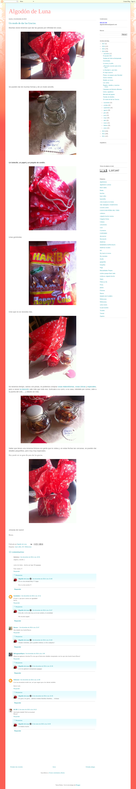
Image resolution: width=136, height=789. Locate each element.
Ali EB (15, 709)
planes (102, 287)
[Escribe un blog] (37, 544)
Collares (102, 222)
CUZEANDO (103, 233)
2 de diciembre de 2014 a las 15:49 (42, 640)
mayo (105, 118)
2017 (103, 43)
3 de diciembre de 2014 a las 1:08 (35, 653)
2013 (103, 131)
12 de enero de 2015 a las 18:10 (27, 709)
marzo (106, 123)
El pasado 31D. (107, 56)
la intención (24, 389)
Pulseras (102, 290)
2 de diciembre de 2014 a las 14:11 (31, 596)
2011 (103, 136)
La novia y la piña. (108, 63)
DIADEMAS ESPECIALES (107, 245)
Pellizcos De (103, 282)
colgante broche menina (107, 216)
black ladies (103, 187)
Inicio (54, 767)
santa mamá (103, 305)
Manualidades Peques (106, 270)
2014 (103, 51)
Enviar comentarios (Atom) (57, 773)
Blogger (78, 785)
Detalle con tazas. (108, 80)
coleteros (102, 213)
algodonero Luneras (105, 184)
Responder (17, 571)
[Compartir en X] (38, 544)
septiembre (107, 107)
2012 (103, 133)
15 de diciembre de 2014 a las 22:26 (42, 666)
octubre (106, 105)
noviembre (107, 102)
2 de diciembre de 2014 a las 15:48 (42, 579)
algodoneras (103, 182)
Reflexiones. (103, 302)
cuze (101, 227)
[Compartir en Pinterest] (42, 544)
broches (102, 193)
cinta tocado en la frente (107, 202)
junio (105, 115)
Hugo (101, 267)
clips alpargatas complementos (109, 204)
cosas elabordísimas (66, 387)
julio (105, 113)
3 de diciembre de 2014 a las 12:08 (30, 680)
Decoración (103, 239)
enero (105, 128)
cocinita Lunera (104, 207)
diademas (102, 242)
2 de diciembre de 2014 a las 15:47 (42, 610)
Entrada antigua (90, 767)
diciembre (107, 53)
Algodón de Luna (30, 11)
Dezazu (16, 627)
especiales (91, 387)
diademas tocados (105, 247)
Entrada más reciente (16, 767)
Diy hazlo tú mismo (105, 253)
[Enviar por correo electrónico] (35, 544)
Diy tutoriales (103, 256)
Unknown (16, 680)
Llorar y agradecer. (108, 92)
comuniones (103, 224)
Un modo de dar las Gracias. (111, 99)
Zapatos (102, 316)
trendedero (17, 596)
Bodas (102, 190)
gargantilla (103, 262)
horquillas (102, 265)
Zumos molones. (108, 77)
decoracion (103, 236)
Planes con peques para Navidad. (112, 75)
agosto (106, 110)
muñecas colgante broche (107, 276)
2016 (103, 46)
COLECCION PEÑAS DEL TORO (109, 210)
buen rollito (18, 547)
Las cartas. (106, 82)
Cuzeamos (103, 230)
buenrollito (103, 199)
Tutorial (102, 313)
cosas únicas (80, 387)
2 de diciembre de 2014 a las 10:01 (30, 557)
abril (105, 120)
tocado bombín (104, 307)
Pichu (101, 285)
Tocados (102, 310)
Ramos (102, 293)
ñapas (101, 279)
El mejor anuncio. (108, 72)
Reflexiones (28, 547)
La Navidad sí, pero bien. (110, 70)
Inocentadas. (107, 61)
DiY (23, 547)
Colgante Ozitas (104, 219)
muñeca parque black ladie (107, 273)
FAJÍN (101, 259)
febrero (106, 125)
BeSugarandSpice (19, 653)
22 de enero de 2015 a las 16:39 (41, 724)
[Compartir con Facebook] (40, 544)
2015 (103, 49)
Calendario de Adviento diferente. (112, 89)
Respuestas (19, 575)
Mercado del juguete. (109, 94)
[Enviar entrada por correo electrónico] (31, 544)
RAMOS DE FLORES (106, 296)
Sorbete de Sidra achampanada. (112, 58)
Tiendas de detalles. (109, 97)
